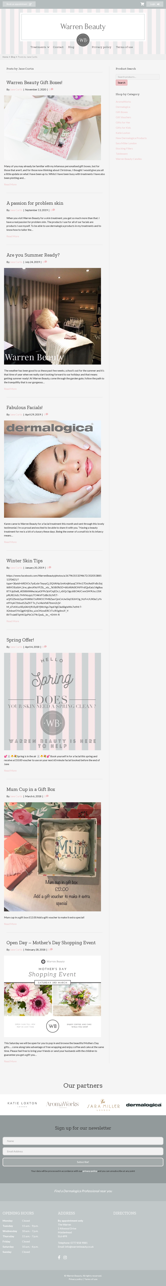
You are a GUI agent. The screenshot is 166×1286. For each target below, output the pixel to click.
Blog (71, 47)
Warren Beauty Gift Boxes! (34, 82)
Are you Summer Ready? (33, 255)
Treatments (38, 47)
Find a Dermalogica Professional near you (83, 1191)
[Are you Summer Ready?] (52, 315)
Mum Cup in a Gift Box (30, 789)
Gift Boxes (122, 111)
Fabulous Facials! (24, 407)
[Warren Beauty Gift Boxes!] (52, 127)
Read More (10, 184)
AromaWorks (123, 101)
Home (5, 57)
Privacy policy (101, 47)
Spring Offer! (20, 640)
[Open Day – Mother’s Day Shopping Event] (52, 996)
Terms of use (124, 47)
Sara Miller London (126, 143)
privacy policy (90, 1171)
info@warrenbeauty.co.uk (79, 1246)
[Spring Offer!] (52, 701)
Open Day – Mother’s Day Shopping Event (51, 943)
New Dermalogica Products (131, 138)
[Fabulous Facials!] (52, 468)
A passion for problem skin (34, 203)
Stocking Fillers (124, 148)
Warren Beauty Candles (129, 158)
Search (121, 82)
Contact (58, 47)
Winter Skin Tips (24, 561)
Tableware (122, 153)
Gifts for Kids (123, 127)
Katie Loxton (123, 132)
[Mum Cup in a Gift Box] (52, 856)
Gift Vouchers (123, 117)
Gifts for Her (123, 122)
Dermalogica (123, 106)
